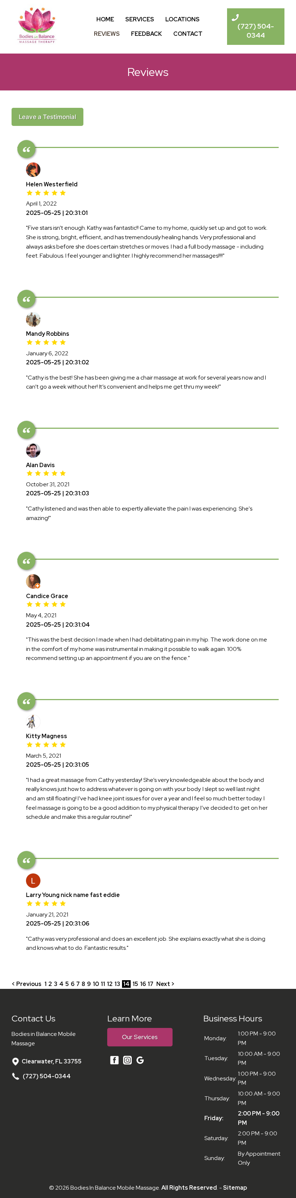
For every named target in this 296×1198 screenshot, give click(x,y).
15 (135, 984)
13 (117, 984)
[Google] (134, 1062)
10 (96, 984)
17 (150, 984)
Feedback (146, 34)
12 (110, 984)
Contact (188, 34)
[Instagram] (126, 1062)
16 (143, 984)
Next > (165, 984)
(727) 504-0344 (46, 1076)
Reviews (107, 34)
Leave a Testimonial (47, 116)
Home (105, 19)
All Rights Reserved (189, 1187)
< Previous (27, 984)
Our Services (140, 1037)
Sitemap (235, 1187)
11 (103, 984)
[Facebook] (114, 1063)
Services (139, 19)
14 (126, 984)
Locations (182, 19)
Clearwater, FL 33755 (52, 1061)
